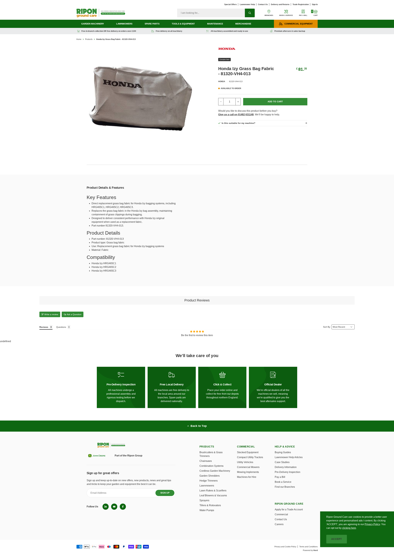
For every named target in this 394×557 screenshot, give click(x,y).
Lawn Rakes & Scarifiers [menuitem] (212, 490)
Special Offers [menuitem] (230, 4)
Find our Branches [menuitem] (285, 487)
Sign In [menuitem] (315, 4)
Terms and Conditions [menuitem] (308, 547)
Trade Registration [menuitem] (301, 4)
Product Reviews (197, 300)
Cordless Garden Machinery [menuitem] (214, 471)
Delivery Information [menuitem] (286, 467)
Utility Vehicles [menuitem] (245, 462)
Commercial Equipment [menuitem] (298, 23)
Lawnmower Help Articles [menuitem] (289, 457)
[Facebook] (123, 507)
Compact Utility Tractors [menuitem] (250, 457)
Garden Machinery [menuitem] (92, 23)
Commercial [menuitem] (281, 514)
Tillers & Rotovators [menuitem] (210, 505)
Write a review (51, 314)
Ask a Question (74, 314)
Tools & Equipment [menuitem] (183, 23)
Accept (336, 539)
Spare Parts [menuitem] (152, 23)
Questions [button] (61, 327)
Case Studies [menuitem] (282, 462)
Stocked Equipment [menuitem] (247, 452)
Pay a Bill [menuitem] (280, 477)
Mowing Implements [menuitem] (248, 472)
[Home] (100, 13)
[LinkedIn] (106, 507)
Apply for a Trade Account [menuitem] (289, 509)
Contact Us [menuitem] (263, 4)
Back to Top (199, 425)
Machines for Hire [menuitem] (246, 477)
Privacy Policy (372, 524)
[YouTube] (114, 507)
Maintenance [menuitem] (215, 23)
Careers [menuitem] (279, 524)
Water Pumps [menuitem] (206, 510)
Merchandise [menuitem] (243, 23)
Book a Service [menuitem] (283, 482)
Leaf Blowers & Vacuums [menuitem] (213, 495)
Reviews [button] (43, 327)
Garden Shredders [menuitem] (209, 475)
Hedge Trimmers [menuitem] (208, 480)
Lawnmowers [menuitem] (124, 23)
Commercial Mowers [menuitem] (248, 467)
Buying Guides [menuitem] (283, 452)
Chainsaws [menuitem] (205, 461)
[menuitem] (106, 507)
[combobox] (211, 13)
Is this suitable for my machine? (238, 123)
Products (88, 39)
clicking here (349, 528)
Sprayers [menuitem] (204, 500)
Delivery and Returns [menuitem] (280, 4)
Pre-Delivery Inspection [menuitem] (287, 472)
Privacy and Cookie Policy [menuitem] (285, 547)
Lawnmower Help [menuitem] (247, 4)
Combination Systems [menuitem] (211, 466)
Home (78, 39)
